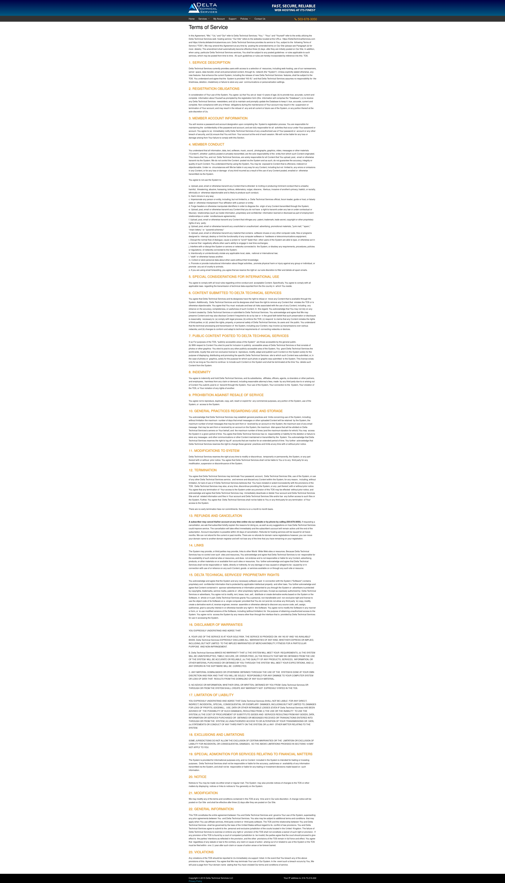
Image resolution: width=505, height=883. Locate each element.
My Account (219, 18)
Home (192, 18)
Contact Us (259, 18)
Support (232, 18)
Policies (244, 18)
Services (202, 18)
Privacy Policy (195, 881)
